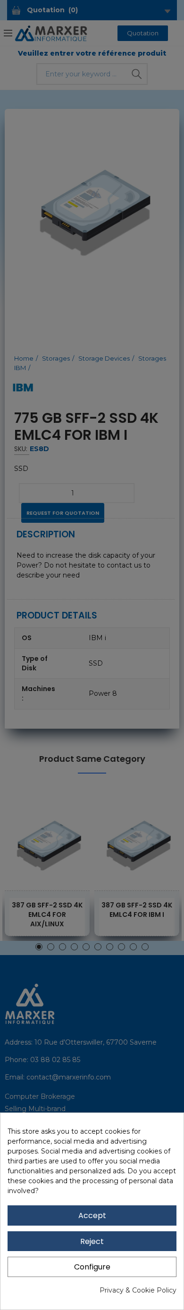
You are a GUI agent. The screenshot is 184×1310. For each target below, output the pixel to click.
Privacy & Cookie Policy (138, 1290)
